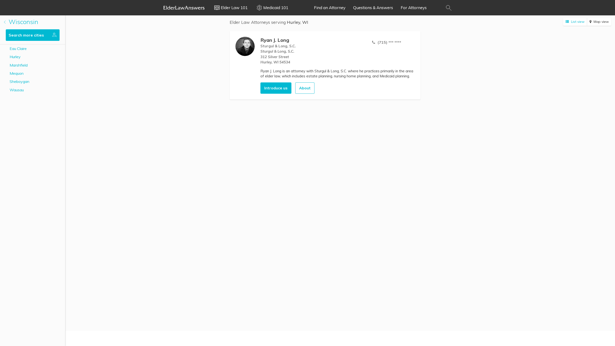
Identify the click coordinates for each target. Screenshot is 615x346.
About (305, 88)
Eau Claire (18, 48)
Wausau (17, 89)
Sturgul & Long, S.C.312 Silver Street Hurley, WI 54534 (277, 56)
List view (577, 21)
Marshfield (19, 65)
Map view (601, 21)
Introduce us (276, 88)
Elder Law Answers (184, 8)
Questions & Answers (373, 7)
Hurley (15, 56)
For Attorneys (414, 7)
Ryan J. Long (274, 40)
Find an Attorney (329, 7)
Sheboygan (19, 81)
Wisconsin (22, 22)
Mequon (17, 73)
